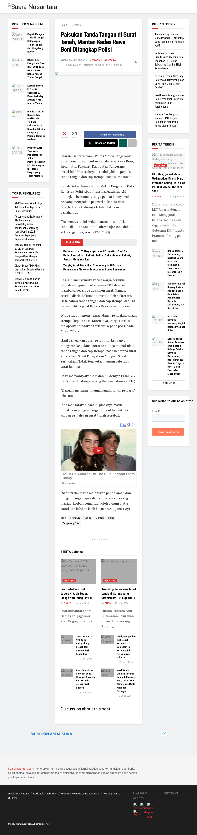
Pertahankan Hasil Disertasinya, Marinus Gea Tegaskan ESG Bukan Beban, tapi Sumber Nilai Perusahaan (169, 61)
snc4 (107, 603)
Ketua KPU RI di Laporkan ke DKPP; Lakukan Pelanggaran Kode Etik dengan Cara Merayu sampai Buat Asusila (28, 252)
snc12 (67, 603)
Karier (26, 793)
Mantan (100, 517)
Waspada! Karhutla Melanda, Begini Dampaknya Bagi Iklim (176, 323)
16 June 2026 (85, 692)
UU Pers (12, 798)
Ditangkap (74, 517)
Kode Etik (38, 793)
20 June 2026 (82, 603)
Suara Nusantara (104, 60)
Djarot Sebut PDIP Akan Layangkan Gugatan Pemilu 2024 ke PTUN (29, 269)
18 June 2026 (121, 603)
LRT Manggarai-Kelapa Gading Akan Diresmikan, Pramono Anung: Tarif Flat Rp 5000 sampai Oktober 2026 (168, 182)
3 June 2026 (125, 696)
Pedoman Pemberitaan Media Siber (80, 793)
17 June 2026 (85, 659)
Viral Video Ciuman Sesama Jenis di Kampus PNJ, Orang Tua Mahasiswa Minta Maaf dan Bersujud (126, 681)
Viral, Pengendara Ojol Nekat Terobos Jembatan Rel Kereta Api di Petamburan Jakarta (126, 647)
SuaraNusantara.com (21, 768)
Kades (87, 517)
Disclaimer (14, 793)
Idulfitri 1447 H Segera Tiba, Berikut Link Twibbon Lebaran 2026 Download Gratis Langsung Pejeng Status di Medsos (36, 125)
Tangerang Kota (71, 523)
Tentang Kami (110, 793)
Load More (168, 383)
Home (64, 25)
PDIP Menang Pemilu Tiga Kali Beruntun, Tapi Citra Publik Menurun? (28, 207)
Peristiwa (76, 25)
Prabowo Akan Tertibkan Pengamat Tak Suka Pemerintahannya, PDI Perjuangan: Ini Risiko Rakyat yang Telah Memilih (37, 161)
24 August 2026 (176, 196)
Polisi (111, 517)
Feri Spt (159, 196)
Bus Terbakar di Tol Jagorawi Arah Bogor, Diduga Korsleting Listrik (76, 593)
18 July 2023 (71, 64)
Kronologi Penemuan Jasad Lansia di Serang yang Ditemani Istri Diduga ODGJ (118, 593)
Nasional (160, 166)
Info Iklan (52, 793)
